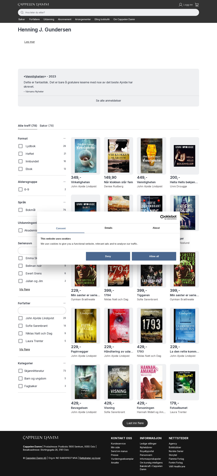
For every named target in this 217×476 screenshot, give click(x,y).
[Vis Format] (62, 138)
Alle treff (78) (27, 125)
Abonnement (64, 19)
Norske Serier (176, 451)
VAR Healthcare (177, 466)
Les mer (29, 41)
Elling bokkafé (102, 19)
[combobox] (108, 12)
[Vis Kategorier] (62, 363)
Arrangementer (83, 19)
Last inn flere (135, 423)
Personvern (146, 455)
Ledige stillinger (148, 443)
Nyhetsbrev (146, 447)
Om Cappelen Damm (124, 19)
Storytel (173, 455)
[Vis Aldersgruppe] (62, 182)
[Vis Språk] (62, 202)
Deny (108, 256)
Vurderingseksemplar (122, 458)
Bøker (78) (47, 125)
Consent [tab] (61, 228)
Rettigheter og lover (90, 458)
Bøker (22, 19)
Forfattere (34, 19)
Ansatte (115, 462)
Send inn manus (119, 451)
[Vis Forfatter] (62, 303)
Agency (173, 443)
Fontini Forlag (176, 462)
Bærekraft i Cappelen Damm (151, 468)
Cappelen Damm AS (36, 458)
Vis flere (24, 289)
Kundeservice (118, 443)
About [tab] (156, 227)
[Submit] (21, 12)
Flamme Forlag (176, 458)
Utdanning (49, 19)
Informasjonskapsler (150, 458)
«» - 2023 (40, 76)
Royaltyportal (147, 451)
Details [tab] (108, 227)
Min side (115, 447)
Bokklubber (175, 447)
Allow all (154, 256)
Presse (114, 455)
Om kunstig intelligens (151, 462)
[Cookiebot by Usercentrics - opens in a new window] (162, 217)
